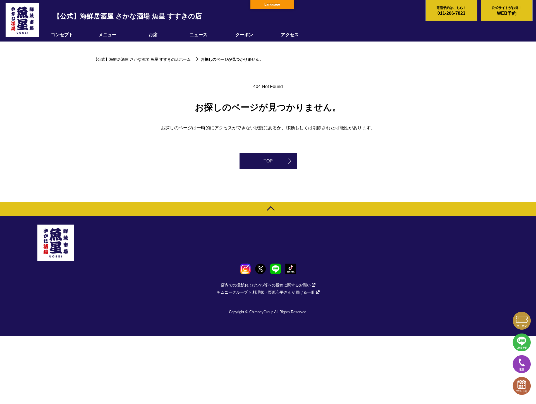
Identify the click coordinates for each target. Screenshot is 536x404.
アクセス (290, 34)
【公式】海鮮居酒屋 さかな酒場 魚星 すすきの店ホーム (142, 59)
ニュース (198, 34)
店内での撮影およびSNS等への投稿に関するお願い (266, 285)
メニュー (107, 34)
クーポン (244, 34)
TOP (268, 161)
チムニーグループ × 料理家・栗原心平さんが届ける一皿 (266, 292)
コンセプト (62, 34)
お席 (153, 34)
